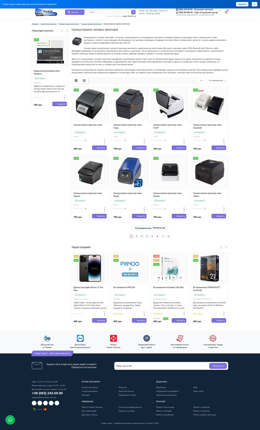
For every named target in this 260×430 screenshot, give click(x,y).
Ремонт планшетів (201, 411)
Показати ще (159, 228)
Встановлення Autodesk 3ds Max (168, 287)
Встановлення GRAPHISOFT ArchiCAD (206, 288)
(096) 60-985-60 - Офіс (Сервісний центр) (198, 12)
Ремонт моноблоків (164, 415)
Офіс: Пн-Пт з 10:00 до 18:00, (45, 382)
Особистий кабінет (90, 387)
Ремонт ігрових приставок (204, 415)
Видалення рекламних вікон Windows (47, 72)
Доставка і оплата (89, 415)
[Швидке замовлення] (53, 67)
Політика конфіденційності (130, 407)
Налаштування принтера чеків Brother (167, 194)
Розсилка (123, 387)
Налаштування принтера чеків (88, 125)
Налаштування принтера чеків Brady (127, 194)
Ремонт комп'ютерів (165, 407)
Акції (195, 387)
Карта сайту (198, 391)
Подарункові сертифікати (167, 391)
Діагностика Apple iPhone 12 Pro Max (88, 288)
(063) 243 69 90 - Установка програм (195, 9)
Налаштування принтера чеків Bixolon (88, 194)
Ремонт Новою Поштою (92, 407)
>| (168, 236)
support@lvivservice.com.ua (44, 397)
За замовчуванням (216, 80)
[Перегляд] (47, 67)
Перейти (242, 4)
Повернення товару (127, 395)
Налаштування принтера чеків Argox (127, 126)
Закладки (86, 395)
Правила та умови (127, 411)
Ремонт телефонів (201, 407)
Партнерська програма (166, 395)
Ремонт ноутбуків (163, 411)
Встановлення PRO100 (124, 287)
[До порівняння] (93, 120)
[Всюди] (128, 12)
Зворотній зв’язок (126, 391)
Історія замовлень (90, 391)
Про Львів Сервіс (89, 411)
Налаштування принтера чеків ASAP (167, 126)
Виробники (161, 387)
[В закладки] (99, 120)
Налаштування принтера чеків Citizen (207, 194)
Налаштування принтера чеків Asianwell (207, 126)
